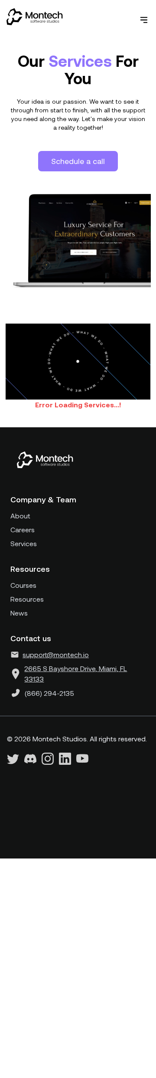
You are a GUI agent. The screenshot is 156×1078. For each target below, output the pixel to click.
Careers (22, 529)
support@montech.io (56, 654)
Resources (27, 599)
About (20, 515)
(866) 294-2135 (49, 693)
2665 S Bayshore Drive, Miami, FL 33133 (75, 673)
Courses (23, 585)
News (19, 613)
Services (23, 543)
